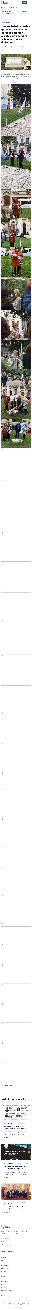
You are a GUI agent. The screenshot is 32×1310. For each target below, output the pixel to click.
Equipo (3, 1244)
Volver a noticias (7, 1085)
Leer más (5, 1137)
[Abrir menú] (29, 2)
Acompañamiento (5, 1255)
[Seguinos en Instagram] (17, 1307)
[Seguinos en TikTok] (20, 1307)
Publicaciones (4, 1268)
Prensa (3, 1277)
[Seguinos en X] (14, 1307)
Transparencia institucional (8, 1247)
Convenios (4, 1293)
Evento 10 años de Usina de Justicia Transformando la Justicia (15, 1208)
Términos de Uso (19, 1304)
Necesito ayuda (5, 1285)
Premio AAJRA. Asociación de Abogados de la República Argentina (14, 1168)
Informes (3, 1271)
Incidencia (3, 1257)
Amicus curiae (4, 1274)
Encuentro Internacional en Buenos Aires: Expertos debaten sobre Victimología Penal (15, 1128)
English (26, 1304)
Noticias (6, 8)
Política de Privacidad (9, 1304)
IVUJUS (3, 1260)
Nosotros (3, 1241)
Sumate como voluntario (7, 1290)
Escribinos (4, 1287)
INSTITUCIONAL (14, 8)
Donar (24, 2)
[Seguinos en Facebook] (12, 1307)
